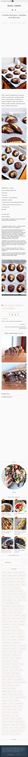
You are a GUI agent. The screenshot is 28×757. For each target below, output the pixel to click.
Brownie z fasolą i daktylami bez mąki (6, 551)
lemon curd (20, 633)
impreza (10, 612)
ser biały (17, 697)
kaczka (13, 618)
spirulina (11, 703)
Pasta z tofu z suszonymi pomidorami (12, 321)
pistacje (15, 682)
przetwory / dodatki (6, 691)
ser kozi (23, 697)
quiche (14, 691)
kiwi (13, 627)
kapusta (10, 621)
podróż (3, 685)
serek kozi (4, 700)
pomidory (17, 685)
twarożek (4, 721)
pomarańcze (10, 685)
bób (18, 581)
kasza (15, 621)
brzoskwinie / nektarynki (14, 584)
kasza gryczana (5, 624)
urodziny (11, 721)
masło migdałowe (6, 642)
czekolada (11, 305)
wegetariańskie (5, 724)
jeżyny (8, 618)
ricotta (10, 694)
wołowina (23, 727)
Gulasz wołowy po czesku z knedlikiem (6, 514)
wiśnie (11, 727)
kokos (17, 627)
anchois (9, 572)
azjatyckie (21, 572)
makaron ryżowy (20, 636)
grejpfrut (4, 609)
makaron (13, 636)
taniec (8, 712)
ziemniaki (21, 730)
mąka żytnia (4, 651)
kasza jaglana (21, 624)
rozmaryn (16, 694)
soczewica (17, 700)
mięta (15, 651)
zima (3, 733)
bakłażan (4, 575)
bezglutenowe (22, 575)
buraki (23, 584)
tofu (12, 715)
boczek (22, 578)
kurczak (9, 633)
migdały (20, 651)
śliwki (3, 709)
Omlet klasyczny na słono (19, 514)
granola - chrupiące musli (17, 606)
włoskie (17, 727)
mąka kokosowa (22, 645)
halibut (21, 609)
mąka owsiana (14, 648)
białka (17, 578)
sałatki (11, 697)
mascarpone (21, 639)
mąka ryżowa (22, 648)
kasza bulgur (22, 621)
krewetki (20, 630)
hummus (4, 612)
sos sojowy (4, 703)
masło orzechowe (10, 308)
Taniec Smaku (14, 5)
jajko (10, 615)
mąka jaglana (14, 645)
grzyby (16, 609)
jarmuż (23, 615)
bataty (15, 575)
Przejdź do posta (14, 360)
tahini (3, 712)
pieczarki (9, 682)
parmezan (10, 679)
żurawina (18, 733)
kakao (4, 308)
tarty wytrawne (5, 715)
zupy (8, 733)
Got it (18, 754)
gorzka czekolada (19, 305)
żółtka (12, 733)
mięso (11, 651)
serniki (10, 700)
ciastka (5, 305)
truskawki (13, 718)
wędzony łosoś (14, 724)
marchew (14, 639)
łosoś (3, 636)
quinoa (19, 691)
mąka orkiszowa (5, 648)
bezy (3, 578)
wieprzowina (5, 727)
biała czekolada (10, 578)
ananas (4, 572)
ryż (7, 697)
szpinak (20, 706)
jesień (3, 618)
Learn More (10, 754)
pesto (3, 682)
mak (8, 636)
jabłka (19, 612)
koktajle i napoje (6, 630)
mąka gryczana (5, 645)
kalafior (4, 621)
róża (21, 694)
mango (8, 639)
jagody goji (4, 615)
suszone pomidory (6, 706)
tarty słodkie (15, 712)
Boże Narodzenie (11, 581)
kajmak (18, 618)
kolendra (14, 630)
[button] (6, 9)
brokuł (22, 581)
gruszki (10, 609)
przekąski (13, 688)
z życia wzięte (14, 730)
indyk (15, 612)
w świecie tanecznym (19, 721)
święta (19, 709)
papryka (4, 679)
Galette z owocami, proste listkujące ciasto (6, 532)
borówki (4, 581)
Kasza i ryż (13, 624)
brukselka (4, 584)
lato (14, 633)
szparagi (14, 706)
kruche (3, 633)
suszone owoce (19, 703)
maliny (3, 639)
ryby (3, 697)
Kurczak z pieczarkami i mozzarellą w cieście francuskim (20, 532)
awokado (15, 572)
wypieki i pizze (5, 730)
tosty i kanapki (5, 718)
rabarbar (4, 694)
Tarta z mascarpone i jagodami (19, 551)
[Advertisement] (14, 40)
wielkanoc (22, 724)
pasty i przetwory (18, 679)
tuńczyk (19, 718)
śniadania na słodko (11, 709)
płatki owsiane (22, 682)
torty (17, 715)
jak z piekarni (17, 615)
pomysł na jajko (5, 688)
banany (10, 575)
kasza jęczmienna (6, 627)
